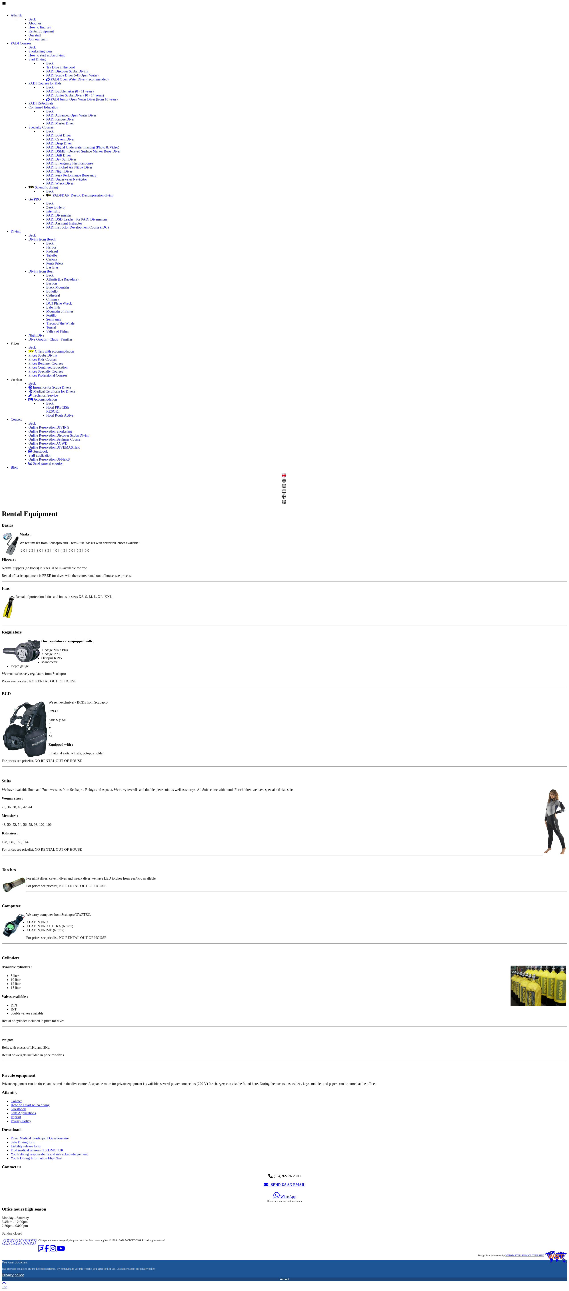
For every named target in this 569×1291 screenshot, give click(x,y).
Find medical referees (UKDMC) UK (37, 1150)
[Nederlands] (284, 492)
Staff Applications (23, 1113)
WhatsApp (288, 1197)
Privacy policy (13, 1275)
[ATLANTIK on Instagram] (53, 1250)
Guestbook (18, 1109)
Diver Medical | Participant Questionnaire (40, 1138)
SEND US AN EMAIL (286, 1185)
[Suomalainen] (284, 497)
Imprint (16, 1117)
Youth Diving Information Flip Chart (36, 1158)
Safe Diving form (23, 1142)
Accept (284, 1279)
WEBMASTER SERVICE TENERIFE (524, 1255)
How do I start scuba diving (30, 1105)
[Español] (284, 487)
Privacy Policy (21, 1121)
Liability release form (25, 1146)
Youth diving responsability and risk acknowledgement (49, 1154)
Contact (16, 1101)
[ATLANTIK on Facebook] (47, 1250)
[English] (284, 476)
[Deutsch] (284, 481)
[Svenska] (284, 503)
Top (4, 1287)
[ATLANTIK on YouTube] (61, 1250)
